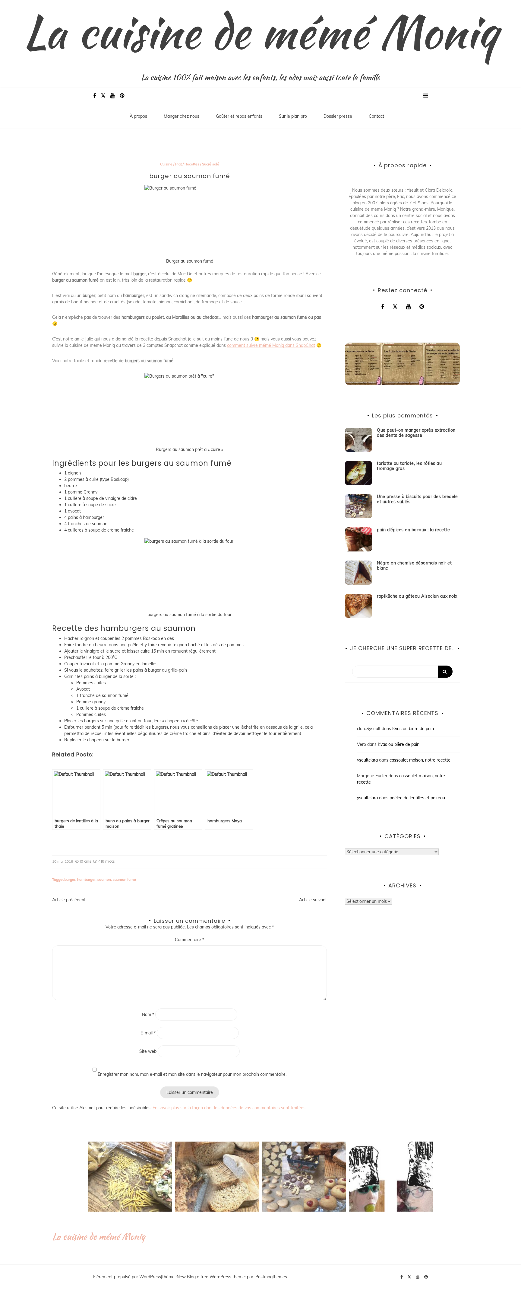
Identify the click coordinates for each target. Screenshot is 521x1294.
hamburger (86, 879)
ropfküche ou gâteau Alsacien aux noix (417, 596)
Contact (376, 116)
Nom (148, 1014)
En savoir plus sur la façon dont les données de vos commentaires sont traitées (229, 1107)
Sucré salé (210, 164)
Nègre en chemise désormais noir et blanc (414, 565)
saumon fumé (124, 879)
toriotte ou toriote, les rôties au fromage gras (409, 466)
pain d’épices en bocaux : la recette (413, 529)
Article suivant (313, 900)
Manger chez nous (181, 116)
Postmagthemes (271, 1277)
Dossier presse (338, 116)
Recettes (192, 164)
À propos (138, 116)
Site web (147, 1051)
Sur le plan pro (293, 116)
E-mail (148, 1033)
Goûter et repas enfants (239, 116)
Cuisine (166, 164)
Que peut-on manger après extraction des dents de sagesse (416, 432)
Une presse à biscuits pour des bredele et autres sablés (417, 499)
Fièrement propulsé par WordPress (127, 1277)
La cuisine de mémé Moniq (260, 32)
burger (70, 879)
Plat (178, 164)
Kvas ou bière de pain (413, 728)
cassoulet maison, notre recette (420, 760)
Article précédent (69, 900)
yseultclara (367, 760)
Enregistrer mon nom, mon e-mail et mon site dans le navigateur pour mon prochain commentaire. (192, 1074)
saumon (104, 879)
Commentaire (189, 939)
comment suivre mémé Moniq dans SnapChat (271, 345)
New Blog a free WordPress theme (211, 1277)
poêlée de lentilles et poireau (417, 797)
